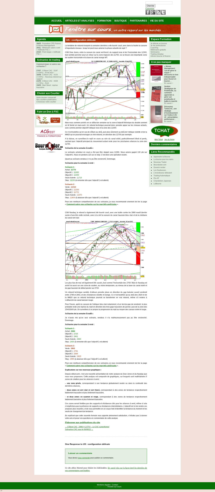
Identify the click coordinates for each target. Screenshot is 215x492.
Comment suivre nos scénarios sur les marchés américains (92, 204)
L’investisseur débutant (163, 173)
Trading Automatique (162, 176)
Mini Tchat (159, 140)
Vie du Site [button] (157, 20)
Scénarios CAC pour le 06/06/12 (79, 429)
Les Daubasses (160, 170)
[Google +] (153, 14)
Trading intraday (157, 54)
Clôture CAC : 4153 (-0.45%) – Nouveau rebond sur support (49, 77)
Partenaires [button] (138, 20)
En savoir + (168, 83)
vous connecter (84, 458)
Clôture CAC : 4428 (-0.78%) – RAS (47, 82)
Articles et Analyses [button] (79, 20)
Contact (115, 485)
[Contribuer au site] (48, 125)
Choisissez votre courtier (46, 102)
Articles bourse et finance (160, 56)
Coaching (154, 48)
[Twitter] (163, 14)
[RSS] (158, 14)
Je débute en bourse (158, 43)
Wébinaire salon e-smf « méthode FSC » (48, 49)
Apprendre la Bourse (162, 157)
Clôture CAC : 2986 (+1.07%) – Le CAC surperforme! (87, 427)
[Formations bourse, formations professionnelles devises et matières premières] (49, 137)
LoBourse (157, 184)
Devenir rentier (159, 167)
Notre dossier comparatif (46, 98)
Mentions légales (104, 485)
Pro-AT (156, 178)
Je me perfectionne (158, 46)
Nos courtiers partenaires (46, 100)
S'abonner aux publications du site (82, 422)
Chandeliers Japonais (162, 181)
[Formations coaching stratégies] (49, 153)
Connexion (150, 9)
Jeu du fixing (169, 140)
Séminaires (155, 52)
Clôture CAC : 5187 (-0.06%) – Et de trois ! (47, 72)
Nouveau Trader (160, 162)
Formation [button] (104, 20)
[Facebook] (148, 14)
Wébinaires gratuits (158, 50)
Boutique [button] (120, 20)
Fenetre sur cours (114, 487)
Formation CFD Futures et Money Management (48, 44)
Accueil (56, 20)
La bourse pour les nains (163, 159)
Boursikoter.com (160, 165)
